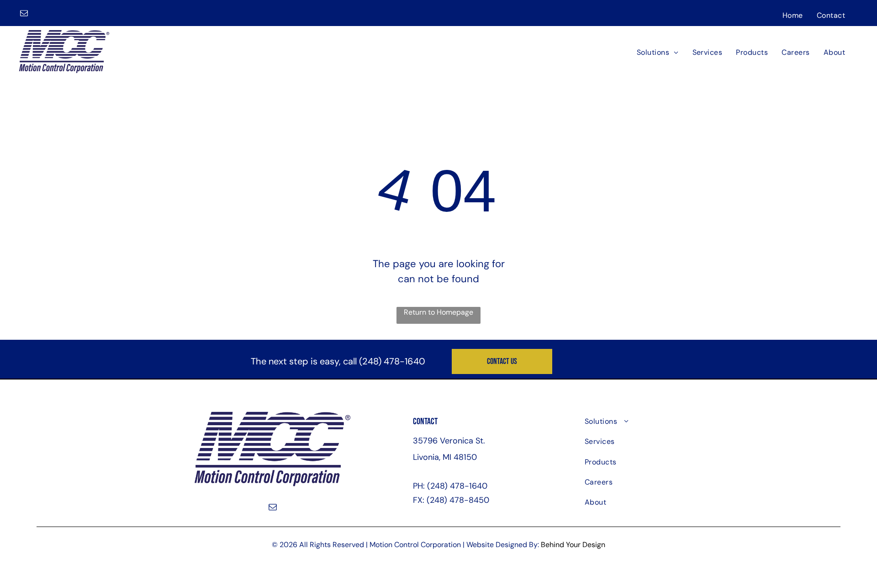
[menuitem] (793, 15)
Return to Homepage (438, 312)
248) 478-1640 (393, 361)
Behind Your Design (573, 544)
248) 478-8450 (459, 500)
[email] (24, 14)
